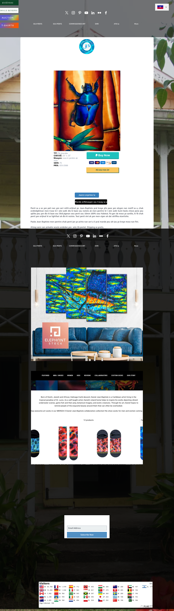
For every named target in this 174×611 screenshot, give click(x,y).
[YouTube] (86, 13)
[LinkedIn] (93, 13)
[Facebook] (106, 13)
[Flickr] (99, 13)
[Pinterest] (80, 13)
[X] (67, 13)
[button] (87, 202)
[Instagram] (73, 13)
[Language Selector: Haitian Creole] (162, 7)
